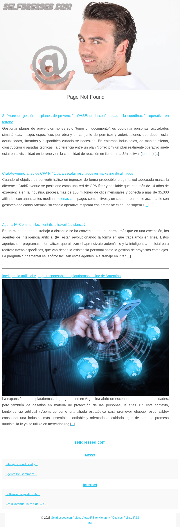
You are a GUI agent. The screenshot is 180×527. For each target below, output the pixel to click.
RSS (136, 517)
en (90, 522)
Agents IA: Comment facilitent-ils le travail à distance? (44, 224)
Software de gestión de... (22, 494)
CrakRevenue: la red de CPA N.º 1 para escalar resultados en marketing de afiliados (67, 173)
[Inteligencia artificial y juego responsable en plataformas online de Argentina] (85, 337)
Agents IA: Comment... (21, 474)
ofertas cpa (67, 199)
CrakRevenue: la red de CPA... (26, 503)
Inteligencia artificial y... (21, 464)
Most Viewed (82, 517)
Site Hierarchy (102, 517)
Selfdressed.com (62, 517)
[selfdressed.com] (90, 45)
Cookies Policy (121, 517)
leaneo (147, 154)
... (156, 154)
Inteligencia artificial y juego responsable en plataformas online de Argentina (61, 276)
